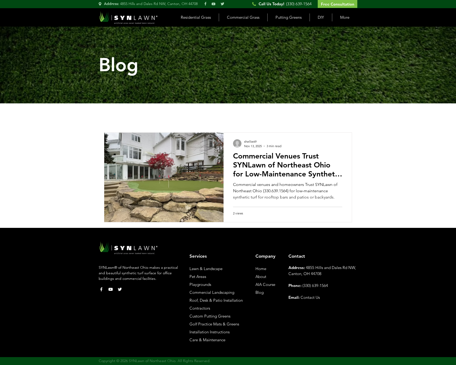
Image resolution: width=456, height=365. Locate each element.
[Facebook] (101, 289)
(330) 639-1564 (315, 285)
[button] (196, 17)
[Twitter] (119, 289)
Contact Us (310, 297)
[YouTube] (110, 289)
